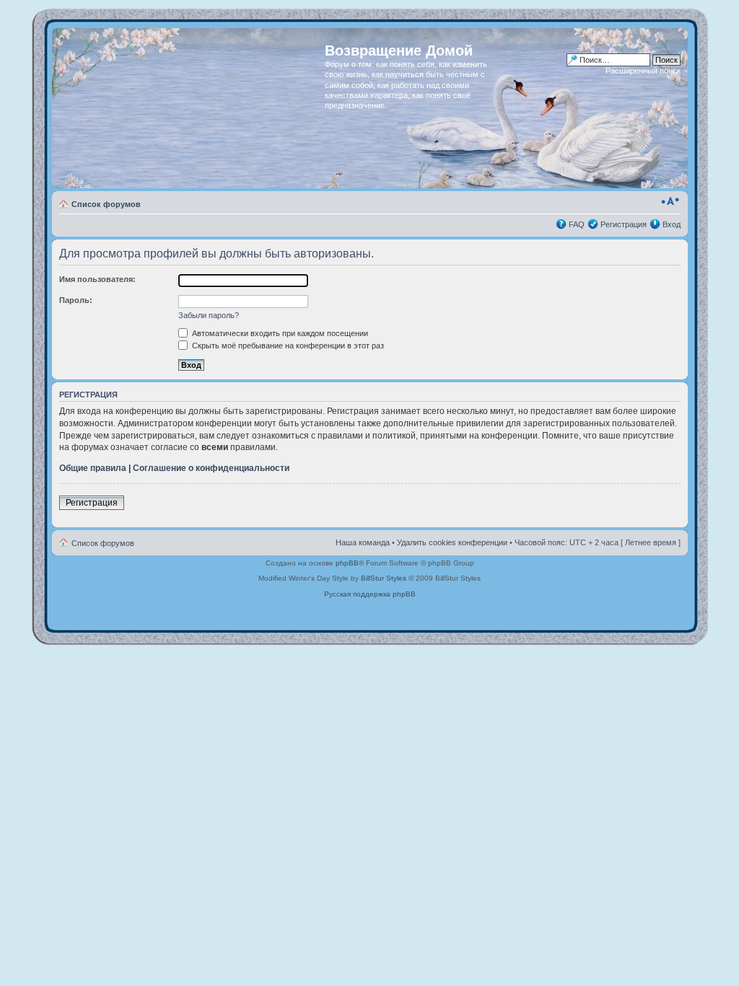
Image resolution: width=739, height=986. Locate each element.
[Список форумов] (190, 108)
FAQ (577, 224)
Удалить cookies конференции (452, 542)
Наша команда (363, 542)
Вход (672, 224)
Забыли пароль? (208, 315)
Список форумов (106, 204)
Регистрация (623, 224)
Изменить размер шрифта (670, 201)
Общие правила (92, 468)
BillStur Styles (383, 578)
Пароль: (75, 300)
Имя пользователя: (97, 279)
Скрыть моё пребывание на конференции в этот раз (287, 345)
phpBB (347, 563)
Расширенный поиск (643, 70)
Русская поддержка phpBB (370, 594)
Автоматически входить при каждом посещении (279, 333)
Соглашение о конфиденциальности (211, 468)
